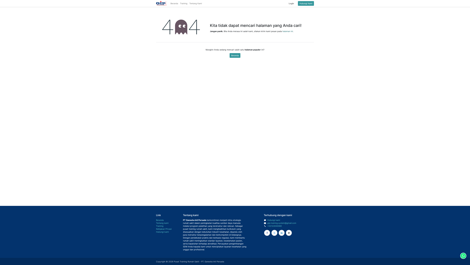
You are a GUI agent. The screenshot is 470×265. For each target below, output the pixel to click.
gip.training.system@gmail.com (281, 223)
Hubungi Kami (306, 3)
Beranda (235, 55)
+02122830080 (274, 226)
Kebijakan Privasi (164, 229)
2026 (171, 261)
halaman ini (287, 31)
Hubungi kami (162, 232)
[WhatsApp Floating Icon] (463, 256)
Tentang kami (162, 223)
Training (159, 226)
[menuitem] (174, 3)
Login (291, 3)
